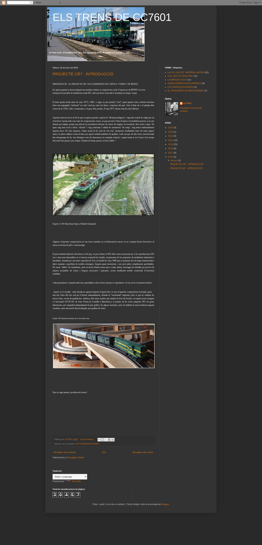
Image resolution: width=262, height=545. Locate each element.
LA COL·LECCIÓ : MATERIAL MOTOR (186, 72)
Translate (76, 481)
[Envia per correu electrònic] (99, 439)
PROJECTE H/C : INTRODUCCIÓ (186, 168)
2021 (171, 140)
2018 (171, 148)
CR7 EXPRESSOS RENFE (87, 444)
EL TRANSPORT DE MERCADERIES (186, 90)
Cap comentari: (87, 439)
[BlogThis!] (102, 439)
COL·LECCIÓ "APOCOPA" (180, 76)
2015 (171, 157)
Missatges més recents (64, 452)
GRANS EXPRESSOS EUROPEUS (185, 83)
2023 (171, 132)
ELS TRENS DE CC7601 (112, 17)
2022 (171, 136)
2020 (171, 144)
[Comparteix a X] (106, 439)
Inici (104, 452)
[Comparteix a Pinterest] (113, 439)
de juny (174, 160)
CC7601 (187, 103)
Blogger (165, 504)
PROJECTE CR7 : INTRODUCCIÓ (83, 74)
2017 (171, 153)
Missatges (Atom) (75, 457)
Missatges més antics (143, 452)
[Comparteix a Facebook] (109, 439)
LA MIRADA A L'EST (177, 80)
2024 (171, 127)
